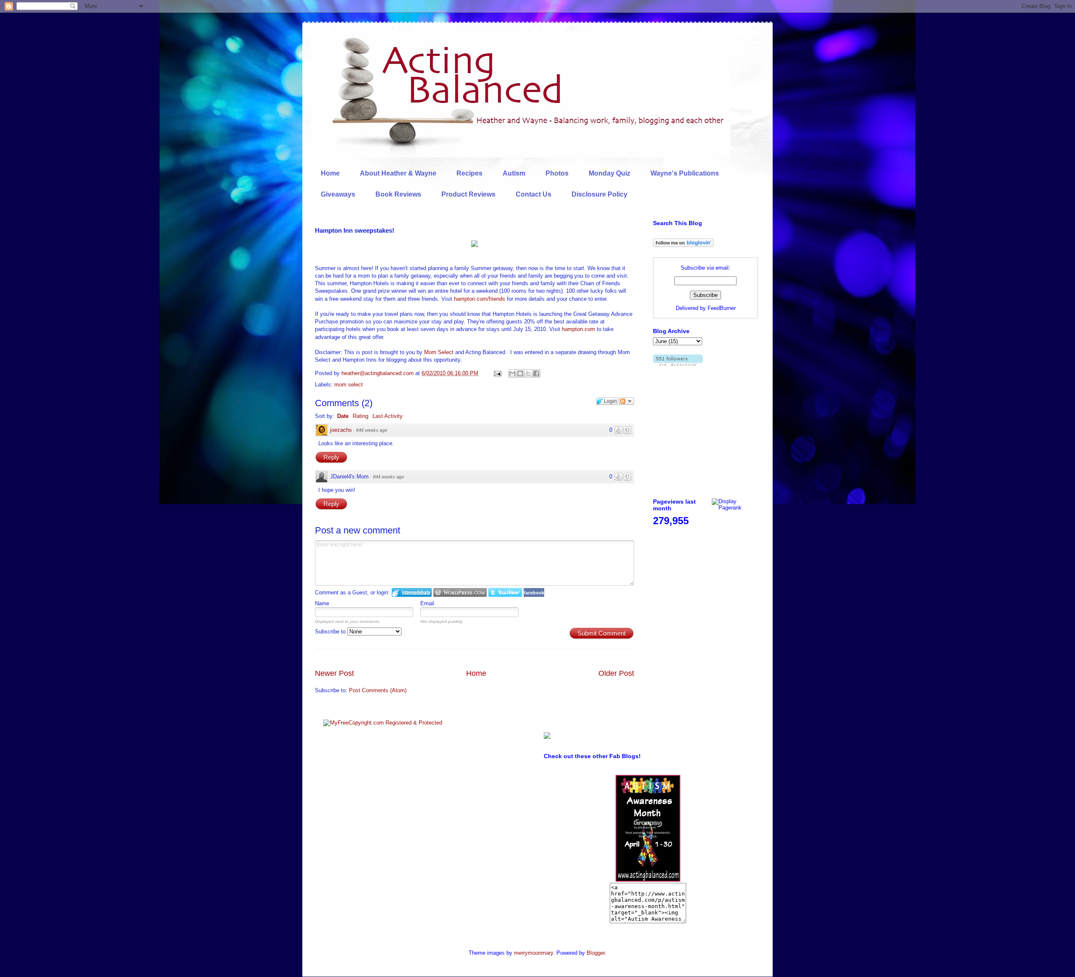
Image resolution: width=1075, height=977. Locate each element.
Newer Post (334, 673)
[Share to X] (528, 373)
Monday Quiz (609, 173)
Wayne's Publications (684, 173)
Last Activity (387, 416)
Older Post (616, 673)
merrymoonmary (533, 953)
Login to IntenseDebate (412, 592)
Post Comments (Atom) (377, 690)
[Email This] (512, 373)
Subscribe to (331, 631)
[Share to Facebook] (536, 373)
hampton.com (578, 329)
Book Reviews (398, 194)
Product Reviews (468, 194)
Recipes (469, 173)
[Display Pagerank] (735, 507)
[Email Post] (497, 373)
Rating (360, 416)
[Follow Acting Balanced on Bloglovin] (683, 245)
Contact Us (533, 194)
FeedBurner (722, 308)
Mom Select (439, 352)
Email (427, 603)
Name (322, 603)
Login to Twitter (505, 592)
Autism (514, 173)
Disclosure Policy (599, 194)
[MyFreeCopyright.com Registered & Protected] (382, 723)
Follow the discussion (626, 401)
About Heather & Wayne (398, 173)
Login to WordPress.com (460, 592)
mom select (348, 384)
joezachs (341, 430)
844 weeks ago (388, 476)
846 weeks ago (371, 430)
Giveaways (338, 194)
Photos (557, 173)
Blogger (596, 953)
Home (330, 173)
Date (343, 416)
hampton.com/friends (479, 299)
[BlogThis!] (520, 373)
